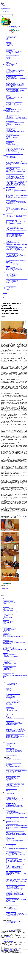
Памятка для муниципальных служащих (15, 90)
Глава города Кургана (8, 601)
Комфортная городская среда (9, 641)
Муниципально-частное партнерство (14, 269)
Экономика (8, 42)
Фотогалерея (8, 56)
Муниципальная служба (8, 64)
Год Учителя (6, 631)
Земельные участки (7, 635)
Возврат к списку (4, 588)
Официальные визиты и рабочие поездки (15, 131)
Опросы (7, 62)
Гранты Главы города (8, 610)
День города (6, 633)
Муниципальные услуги (8, 647)
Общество (5, 655)
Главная (5, 293)
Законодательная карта (11, 281)
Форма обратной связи (11, 267)
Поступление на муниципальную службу (15, 70)
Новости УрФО (6, 651)
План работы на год (10, 144)
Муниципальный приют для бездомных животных (14, 649)
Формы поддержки (10, 262)
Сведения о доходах (10, 150)
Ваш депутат (8, 96)
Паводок (5, 658)
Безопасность (6, 620)
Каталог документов (10, 156)
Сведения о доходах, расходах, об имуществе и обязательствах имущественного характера (16, 79)
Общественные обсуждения (9, 654)
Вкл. (8, 7)
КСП (4, 139)
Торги (4, 214)
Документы (5, 155)
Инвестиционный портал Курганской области (16, 264)
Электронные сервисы (11, 203)
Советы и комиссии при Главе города (14, 109)
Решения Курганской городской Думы (14, 102)
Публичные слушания (8, 667)
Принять (25, 949)
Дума (4, 92)
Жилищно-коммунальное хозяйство (11, 611)
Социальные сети (10, 282)
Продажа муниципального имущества (14, 216)
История (8, 38)
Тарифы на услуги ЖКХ (11, 168)
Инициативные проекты (11, 63)
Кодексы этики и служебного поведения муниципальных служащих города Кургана (15, 81)
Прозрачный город (10, 59)
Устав (7, 39)
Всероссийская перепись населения (11, 625)
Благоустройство (7, 622)
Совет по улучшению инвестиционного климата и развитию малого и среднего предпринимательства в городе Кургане (16, 248)
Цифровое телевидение (8, 673)
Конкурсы (8, 68)
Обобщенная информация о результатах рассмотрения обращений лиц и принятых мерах (16, 278)
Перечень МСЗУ (9, 213)
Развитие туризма (7, 669)
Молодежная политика (8, 646)
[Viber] (10, 583)
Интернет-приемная (10, 103)
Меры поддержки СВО (11, 200)
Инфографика (9, 43)
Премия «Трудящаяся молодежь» (13, 53)
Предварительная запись (11, 204)
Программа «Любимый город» (12, 52)
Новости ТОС (6, 650)
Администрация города (8, 600)
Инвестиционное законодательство (13, 257)
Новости (8, 95)
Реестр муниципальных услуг (12, 189)
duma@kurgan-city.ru (8, 941)
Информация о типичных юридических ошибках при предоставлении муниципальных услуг (16, 209)
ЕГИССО (8, 138)
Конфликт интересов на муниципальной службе (16, 88)
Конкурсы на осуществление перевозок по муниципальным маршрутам (15, 226)
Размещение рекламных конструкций (14, 223)
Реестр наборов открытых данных (13, 284)
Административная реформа (12, 126)
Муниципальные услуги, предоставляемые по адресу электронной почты (16, 191)
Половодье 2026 (6, 661)
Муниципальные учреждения (9, 648)
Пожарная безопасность (8, 660)
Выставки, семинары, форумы (12, 263)
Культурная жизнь (7, 605)
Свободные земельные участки (13, 242)
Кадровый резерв (9, 65)
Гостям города (9, 47)
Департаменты (9, 114)
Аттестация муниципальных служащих (14, 75)
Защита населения (10, 121)
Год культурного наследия (9, 629)
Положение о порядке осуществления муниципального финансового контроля (15, 149)
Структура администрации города (13, 111)
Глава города (6, 106)
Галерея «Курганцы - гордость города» (14, 51)
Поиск (4, 288)
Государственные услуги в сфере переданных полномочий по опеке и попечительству (16, 198)
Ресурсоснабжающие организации (13, 268)
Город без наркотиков (8, 614)
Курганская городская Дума (9, 602)
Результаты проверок (10, 128)
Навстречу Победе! (7, 617)
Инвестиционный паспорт (12, 253)
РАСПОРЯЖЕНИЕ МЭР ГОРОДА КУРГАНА (16, 182)
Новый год (5, 653)
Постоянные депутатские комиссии (14, 101)
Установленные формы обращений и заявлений (16, 118)
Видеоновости (9, 57)
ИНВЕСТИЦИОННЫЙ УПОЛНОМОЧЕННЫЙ (16, 244)
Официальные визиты (8, 657)
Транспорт (5, 609)
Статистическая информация (12, 135)
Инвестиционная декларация (12, 251)
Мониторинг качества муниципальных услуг (16, 202)
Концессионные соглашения (12, 224)
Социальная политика (8, 613)
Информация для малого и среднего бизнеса (13, 636)
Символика (8, 40)
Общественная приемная (11, 137)
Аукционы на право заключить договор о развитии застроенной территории (15, 233)
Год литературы (6, 630)
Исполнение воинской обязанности (11, 637)
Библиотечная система (8, 621)
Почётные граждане (10, 49)
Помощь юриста (6, 662)
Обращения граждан (7, 271)
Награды (8, 58)
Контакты (8, 136)
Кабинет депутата (10, 98)
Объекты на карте (10, 116)
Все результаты (4, 16)
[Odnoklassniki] (3, 583)
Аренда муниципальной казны (12, 217)
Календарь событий (10, 60)
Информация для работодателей (13, 73)
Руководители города (10, 50)
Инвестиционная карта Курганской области (15, 250)
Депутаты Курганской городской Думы (14, 97)
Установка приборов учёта (9, 671)
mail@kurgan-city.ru (8, 936)
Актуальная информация (11, 36)
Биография (8, 108)
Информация (6, 11)
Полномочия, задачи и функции (13, 124)
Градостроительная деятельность (13, 46)
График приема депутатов (11, 99)
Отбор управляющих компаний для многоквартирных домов (13, 219)
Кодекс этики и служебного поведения (14, 154)
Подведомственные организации (13, 115)
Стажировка (8, 69)
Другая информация (10, 205)
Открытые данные (7, 283)
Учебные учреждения (10, 77)
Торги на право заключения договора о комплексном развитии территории (14, 236)
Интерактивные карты (11, 286)
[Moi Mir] (5, 583)
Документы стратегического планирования (15, 161)
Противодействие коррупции (12, 55)
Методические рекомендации (12, 89)
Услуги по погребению (11, 211)
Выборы (5, 627)
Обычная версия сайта (5, 8)
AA (1, 4)
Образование (6, 607)
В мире (4, 623)
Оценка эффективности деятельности (14, 119)
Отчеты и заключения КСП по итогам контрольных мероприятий (14, 146)
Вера (4, 624)
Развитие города (9, 45)
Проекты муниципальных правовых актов (15, 117)
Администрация (6, 110)
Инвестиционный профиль (12, 270)
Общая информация (10, 37)
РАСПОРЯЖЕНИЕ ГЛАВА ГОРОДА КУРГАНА (16, 181)
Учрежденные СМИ (10, 130)
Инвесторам (6, 243)
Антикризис (6, 615)
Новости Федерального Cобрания (13, 91)
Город (4, 35)
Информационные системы (12, 129)
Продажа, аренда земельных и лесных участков (16, 215)
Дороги (4, 603)
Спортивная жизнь (7, 604)
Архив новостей (6, 677)
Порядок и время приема (11, 274)
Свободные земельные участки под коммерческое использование (13, 238)
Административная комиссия (9, 618)
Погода (4, 616)
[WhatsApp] (9, 583)
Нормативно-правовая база (12, 280)
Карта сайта (8, 290)
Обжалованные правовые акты (13, 158)
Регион (4, 670)
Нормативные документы (11, 151)
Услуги (4, 188)
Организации (9, 44)
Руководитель (9, 142)
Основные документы (11, 165)
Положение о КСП (10, 141)
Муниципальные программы (12, 162)
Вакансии (8, 66)
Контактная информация (11, 76)
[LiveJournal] (7, 583)
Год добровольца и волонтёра (9, 628)
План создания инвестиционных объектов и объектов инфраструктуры (15, 256)
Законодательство (10, 72)
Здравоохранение (7, 634)
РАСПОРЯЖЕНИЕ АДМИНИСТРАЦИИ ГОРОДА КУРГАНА (15, 179)
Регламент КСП (9, 143)
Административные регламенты (13, 167)
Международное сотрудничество (10, 644)
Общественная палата (8, 608)
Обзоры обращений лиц (11, 276)
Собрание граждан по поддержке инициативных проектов (13, 105)
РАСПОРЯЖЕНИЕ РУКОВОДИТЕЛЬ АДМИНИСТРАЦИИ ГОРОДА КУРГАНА (15, 184)
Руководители (9, 112)
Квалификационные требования (13, 71)
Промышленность (7, 664)
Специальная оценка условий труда (14, 152)
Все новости (6, 598)
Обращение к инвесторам (11, 246)
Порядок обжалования (11, 157)
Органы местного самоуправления (10, 656)
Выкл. (10, 7)
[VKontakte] (1, 583)
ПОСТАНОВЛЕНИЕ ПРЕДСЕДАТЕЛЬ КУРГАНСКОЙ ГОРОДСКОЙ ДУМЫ (15, 177)
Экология (5, 674)
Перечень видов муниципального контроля (15, 201)
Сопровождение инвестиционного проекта (15, 259)
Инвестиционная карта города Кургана (14, 254)
